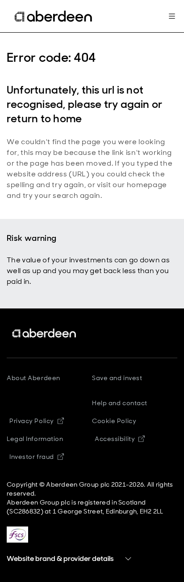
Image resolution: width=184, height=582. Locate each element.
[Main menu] (172, 16)
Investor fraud (31, 457)
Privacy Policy (31, 421)
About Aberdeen (33, 378)
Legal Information (35, 439)
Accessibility (115, 439)
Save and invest (117, 378)
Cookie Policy (114, 421)
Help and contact (119, 403)
